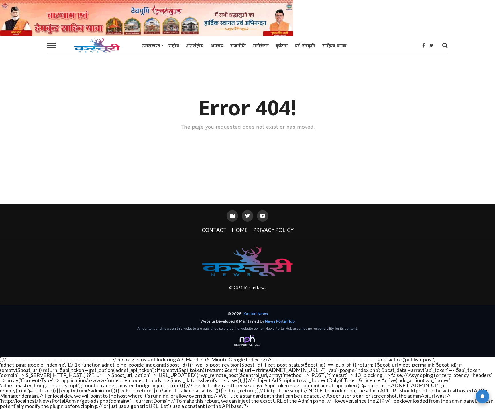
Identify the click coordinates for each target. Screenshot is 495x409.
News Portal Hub (280, 321)
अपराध (216, 45)
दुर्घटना (282, 45)
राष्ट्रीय (173, 45)
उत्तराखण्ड (151, 45)
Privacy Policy (273, 230)
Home (240, 230)
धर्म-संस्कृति (305, 45)
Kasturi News (255, 287)
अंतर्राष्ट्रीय (194, 45)
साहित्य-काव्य (334, 45)
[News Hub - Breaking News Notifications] (482, 396)
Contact (214, 230)
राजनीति (238, 45)
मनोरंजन (261, 45)
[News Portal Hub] (247, 341)
